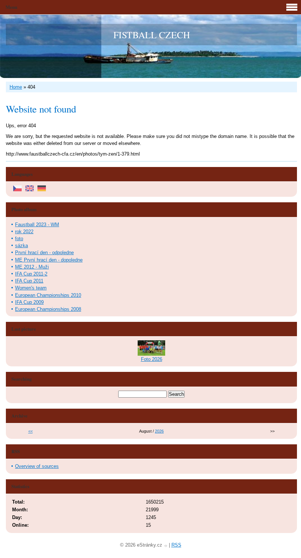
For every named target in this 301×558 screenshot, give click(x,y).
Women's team (31, 288)
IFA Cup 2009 (29, 302)
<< (30, 431)
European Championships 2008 (48, 309)
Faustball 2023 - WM (37, 224)
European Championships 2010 (48, 295)
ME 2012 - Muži (32, 267)
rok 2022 (24, 231)
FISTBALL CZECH (151, 34)
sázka (21, 245)
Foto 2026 (151, 359)
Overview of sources (37, 466)
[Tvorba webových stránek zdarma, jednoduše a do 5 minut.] (166, 545)
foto (19, 238)
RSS (176, 545)
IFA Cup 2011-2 (31, 274)
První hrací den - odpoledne (44, 252)
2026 (159, 431)
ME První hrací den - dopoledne (49, 260)
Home (16, 87)
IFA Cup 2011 (29, 281)
